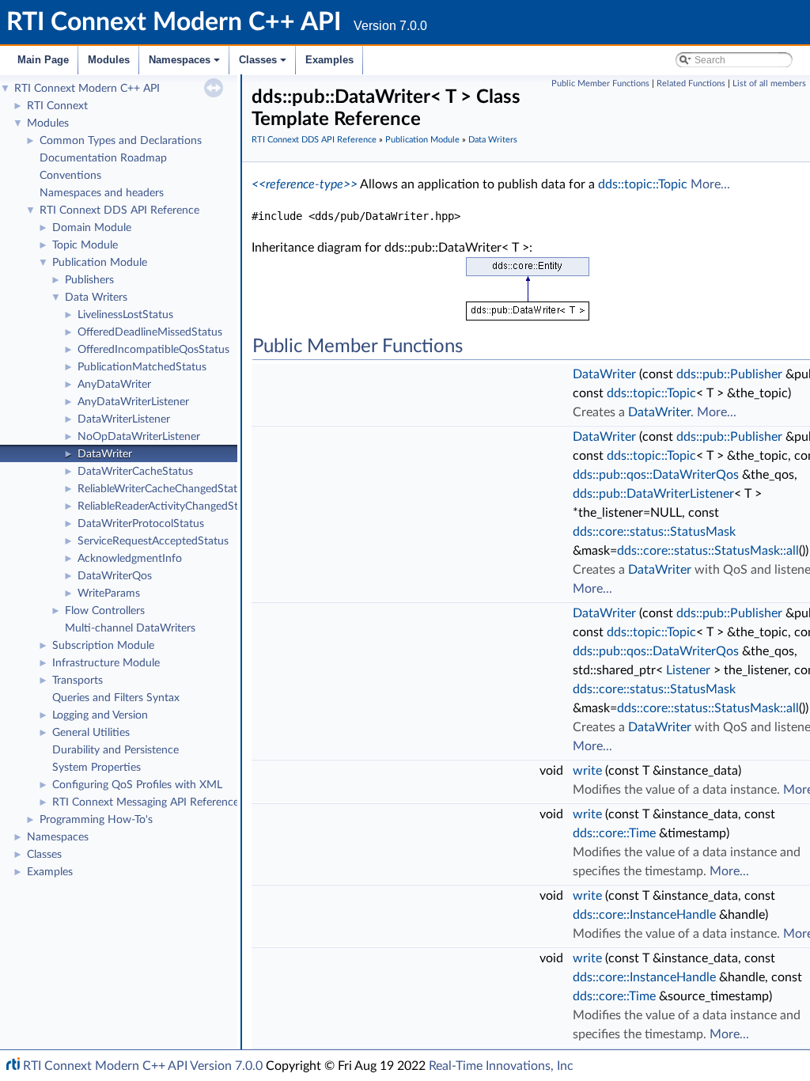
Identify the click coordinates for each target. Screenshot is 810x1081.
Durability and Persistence (115, 750)
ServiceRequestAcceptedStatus (153, 541)
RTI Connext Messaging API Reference (145, 802)
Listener (688, 670)
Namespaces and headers (102, 193)
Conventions (70, 175)
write (587, 770)
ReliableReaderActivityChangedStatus (168, 506)
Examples (329, 60)
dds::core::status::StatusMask (654, 531)
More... (710, 184)
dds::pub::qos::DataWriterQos (656, 474)
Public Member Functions (600, 83)
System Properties (96, 767)
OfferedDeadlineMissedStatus (150, 332)
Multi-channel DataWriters (130, 628)
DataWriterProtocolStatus (141, 523)
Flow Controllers (105, 610)
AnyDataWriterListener (133, 402)
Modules (109, 60)
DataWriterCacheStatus (135, 471)
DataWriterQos (115, 576)
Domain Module (91, 227)
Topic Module (85, 245)
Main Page (43, 60)
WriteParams (109, 593)
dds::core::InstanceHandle (644, 914)
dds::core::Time (614, 833)
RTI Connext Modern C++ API (87, 88)
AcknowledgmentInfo (130, 558)
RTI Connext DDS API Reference (119, 210)
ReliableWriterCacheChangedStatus (163, 489)
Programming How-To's (96, 819)
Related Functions (691, 83)
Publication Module (99, 262)
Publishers (89, 280)
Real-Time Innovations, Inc (501, 1066)
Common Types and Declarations (121, 140)
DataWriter (105, 454)
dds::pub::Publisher (729, 374)
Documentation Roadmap (103, 158)
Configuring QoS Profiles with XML (137, 785)
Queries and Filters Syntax (116, 698)
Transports (77, 680)
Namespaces (185, 64)
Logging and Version (100, 715)
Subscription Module (103, 645)
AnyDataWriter (114, 384)
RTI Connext (57, 106)
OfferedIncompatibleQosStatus (153, 349)
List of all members (769, 83)
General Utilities (91, 732)
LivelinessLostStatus (125, 315)
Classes (264, 64)
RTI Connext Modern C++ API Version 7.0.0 (143, 1066)
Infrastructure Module (106, 663)
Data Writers (96, 297)
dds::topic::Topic (642, 184)
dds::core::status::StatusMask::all (708, 550)
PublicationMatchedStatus (142, 367)
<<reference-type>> (305, 184)
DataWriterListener (124, 419)
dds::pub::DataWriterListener (653, 493)
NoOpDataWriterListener (139, 436)
